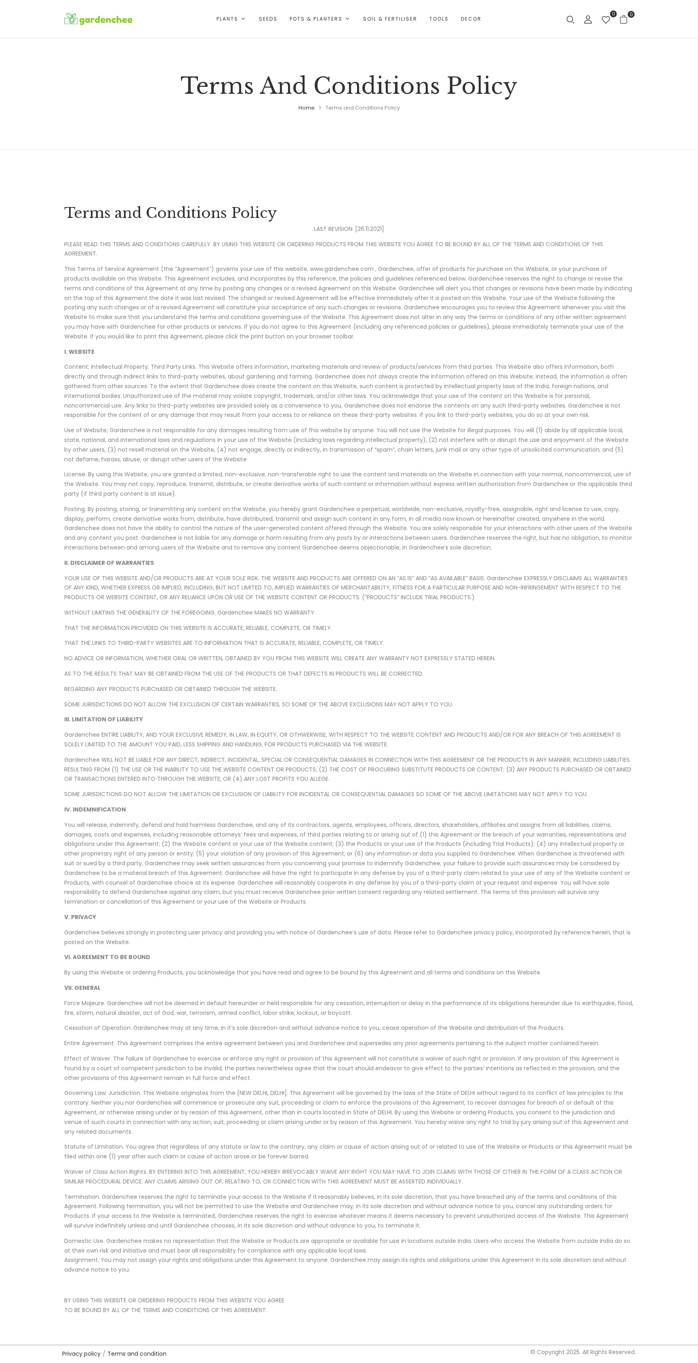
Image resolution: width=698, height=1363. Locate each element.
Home (307, 108)
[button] (627, 19)
